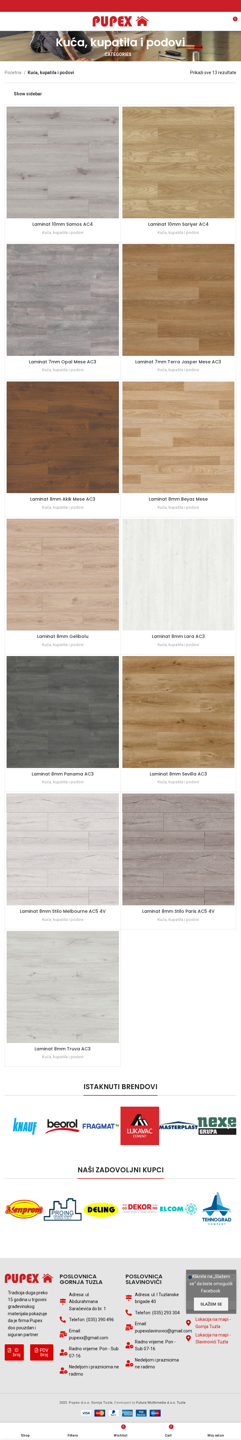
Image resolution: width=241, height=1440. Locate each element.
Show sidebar (28, 93)
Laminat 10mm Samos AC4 (62, 224)
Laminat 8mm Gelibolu (62, 636)
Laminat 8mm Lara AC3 (178, 636)
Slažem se (211, 1303)
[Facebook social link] (109, 6)
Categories (117, 54)
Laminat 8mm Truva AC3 (63, 1049)
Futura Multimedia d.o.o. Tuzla (160, 1403)
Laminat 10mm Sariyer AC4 (178, 224)
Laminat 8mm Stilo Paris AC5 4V (178, 911)
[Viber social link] (131, 6)
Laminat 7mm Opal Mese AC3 (62, 362)
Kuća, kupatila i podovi (62, 232)
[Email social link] (116, 6)
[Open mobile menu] (8, 21)
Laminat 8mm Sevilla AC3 (178, 774)
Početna (13, 72)
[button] (14, 1352)
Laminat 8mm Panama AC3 (63, 774)
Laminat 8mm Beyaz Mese (178, 499)
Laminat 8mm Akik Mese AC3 (62, 499)
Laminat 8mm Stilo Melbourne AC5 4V (63, 911)
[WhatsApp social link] (124, 6)
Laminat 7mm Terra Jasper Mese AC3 (178, 362)
